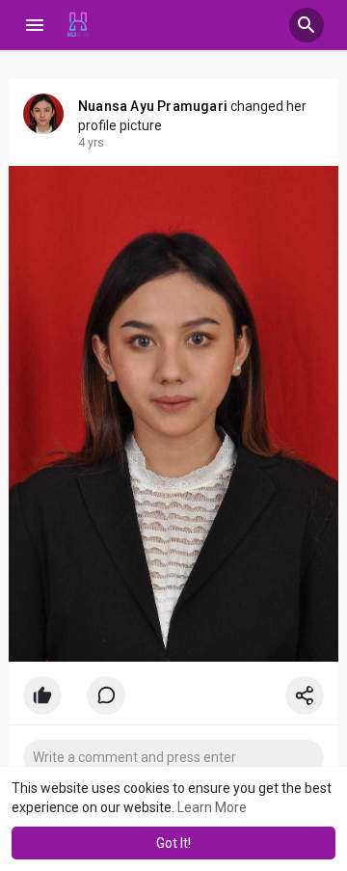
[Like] (173, 700)
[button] (306, 25)
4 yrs (91, 143)
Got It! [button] (173, 843)
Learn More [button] (212, 807)
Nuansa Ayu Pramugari (152, 106)
